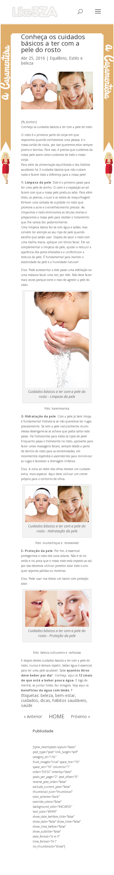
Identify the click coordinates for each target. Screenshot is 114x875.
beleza (47, 695)
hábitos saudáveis (69, 700)
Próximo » (80, 716)
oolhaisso (75, 652)
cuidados (29, 700)
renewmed (71, 543)
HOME (56, 716)
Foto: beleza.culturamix (49, 652)
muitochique (51, 543)
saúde (26, 705)
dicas (45, 700)
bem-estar (65, 695)
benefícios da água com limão (45, 690)
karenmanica (60, 408)
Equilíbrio (58, 58)
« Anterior (33, 716)
